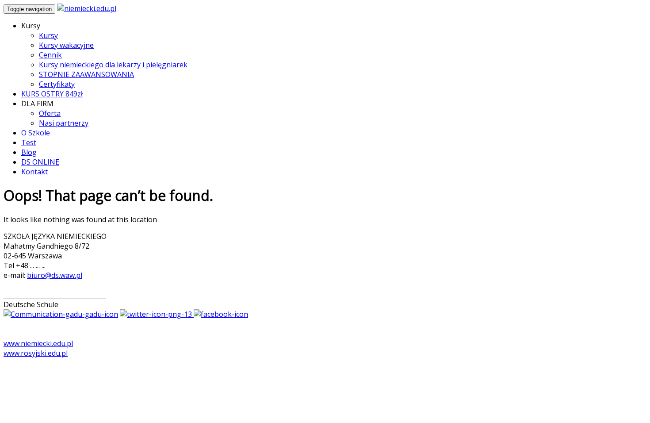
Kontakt (34, 172)
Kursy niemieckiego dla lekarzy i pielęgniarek (113, 64)
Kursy (48, 35)
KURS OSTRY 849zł (52, 94)
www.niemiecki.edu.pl (38, 343)
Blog (29, 152)
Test (28, 142)
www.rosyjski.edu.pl (36, 353)
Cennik (50, 55)
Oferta (50, 113)
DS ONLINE (40, 162)
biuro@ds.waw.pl (54, 275)
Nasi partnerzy (63, 123)
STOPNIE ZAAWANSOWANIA (86, 74)
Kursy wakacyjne (66, 45)
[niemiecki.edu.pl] (86, 8)
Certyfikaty (57, 84)
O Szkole (35, 133)
